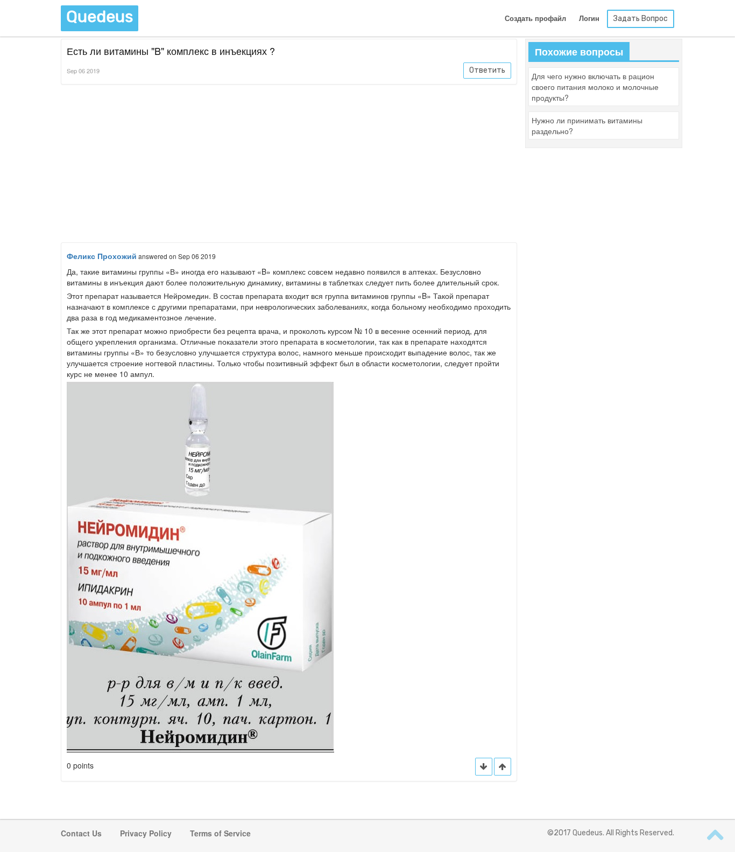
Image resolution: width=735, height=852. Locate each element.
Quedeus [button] (99, 16)
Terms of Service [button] (220, 833)
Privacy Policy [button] (146, 833)
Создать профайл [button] (535, 19)
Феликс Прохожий (102, 255)
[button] (502, 767)
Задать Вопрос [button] (640, 18)
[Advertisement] (289, 165)
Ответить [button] (487, 70)
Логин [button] (589, 19)
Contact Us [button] (81, 833)
